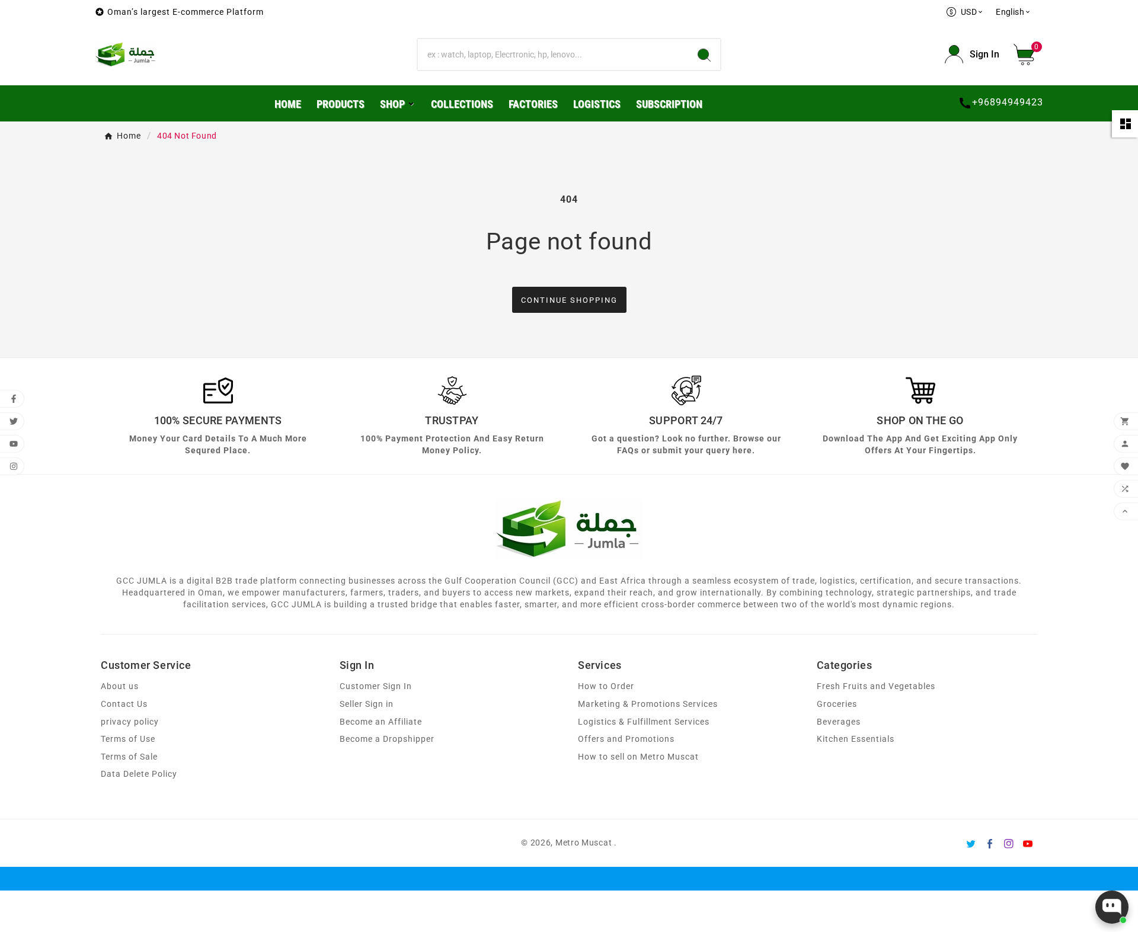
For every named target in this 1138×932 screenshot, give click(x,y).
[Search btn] (704, 54)
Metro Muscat (583, 842)
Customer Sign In (376, 686)
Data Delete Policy (139, 774)
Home (129, 135)
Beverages (839, 722)
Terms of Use (128, 739)
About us (120, 686)
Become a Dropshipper (387, 739)
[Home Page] (126, 53)
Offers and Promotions (626, 739)
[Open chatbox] (1112, 907)
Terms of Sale (129, 756)
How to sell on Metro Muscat (638, 756)
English (1013, 12)
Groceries (837, 704)
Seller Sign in (367, 704)
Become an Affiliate (381, 722)
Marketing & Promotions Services (648, 704)
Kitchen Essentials (855, 739)
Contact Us (124, 704)
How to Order (606, 686)
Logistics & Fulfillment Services (643, 722)
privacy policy (130, 722)
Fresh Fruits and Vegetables (876, 686)
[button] (1028, 54)
